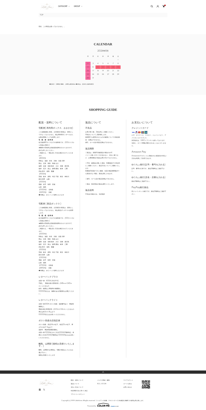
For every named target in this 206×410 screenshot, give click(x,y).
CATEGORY (62, 6)
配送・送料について (77, 380)
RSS (98, 384)
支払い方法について (77, 387)
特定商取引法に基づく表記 (79, 390)
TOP (41, 15)
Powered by (91, 406)
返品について (75, 384)
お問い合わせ (127, 387)
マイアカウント (128, 380)
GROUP (77, 6)
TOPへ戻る (103, 372)
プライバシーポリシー (78, 394)
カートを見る (127, 384)
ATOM (103, 384)
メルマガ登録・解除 (103, 380)
